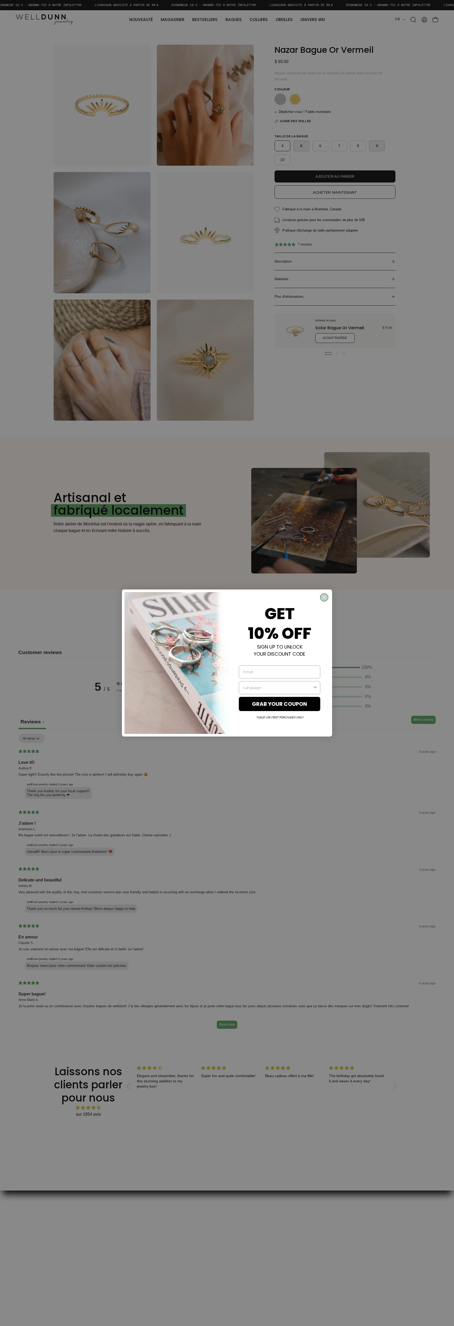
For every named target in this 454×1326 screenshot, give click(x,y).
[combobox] (278, 687)
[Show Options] (315, 687)
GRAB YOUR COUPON (279, 704)
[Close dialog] (324, 597)
